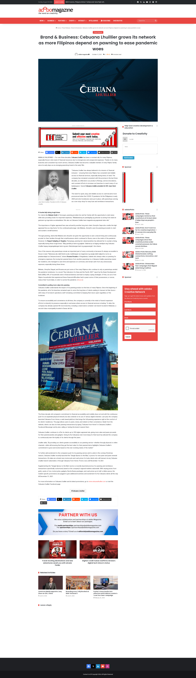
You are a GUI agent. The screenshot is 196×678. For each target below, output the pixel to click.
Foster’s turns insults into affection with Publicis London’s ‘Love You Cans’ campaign (105, 593)
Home (59, 28)
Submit (128, 337)
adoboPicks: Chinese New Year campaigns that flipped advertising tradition (146, 266)
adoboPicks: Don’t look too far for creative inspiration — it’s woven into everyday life (146, 230)
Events (71, 21)
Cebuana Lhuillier (78, 491)
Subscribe (106, 21)
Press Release (66, 28)
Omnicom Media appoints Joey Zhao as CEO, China (50, 592)
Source (80, 280)
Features (61, 21)
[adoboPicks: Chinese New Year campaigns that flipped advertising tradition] (128, 266)
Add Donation (128, 158)
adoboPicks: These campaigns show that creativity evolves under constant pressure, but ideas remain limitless (146, 242)
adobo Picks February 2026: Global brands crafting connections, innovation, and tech (146, 255)
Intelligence (93, 21)
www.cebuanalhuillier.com (97, 481)
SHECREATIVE (117, 21)
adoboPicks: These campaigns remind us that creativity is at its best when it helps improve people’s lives (145, 218)
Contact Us (86, 674)
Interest (81, 21)
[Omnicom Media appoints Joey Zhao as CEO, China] (50, 583)
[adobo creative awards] (78, 137)
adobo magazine (83, 54)
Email (127, 318)
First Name (129, 302)
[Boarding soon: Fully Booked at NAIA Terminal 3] (78, 583)
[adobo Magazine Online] (56, 10)
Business (51, 21)
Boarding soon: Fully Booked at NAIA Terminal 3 (77, 592)
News (42, 21)
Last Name (128, 310)
